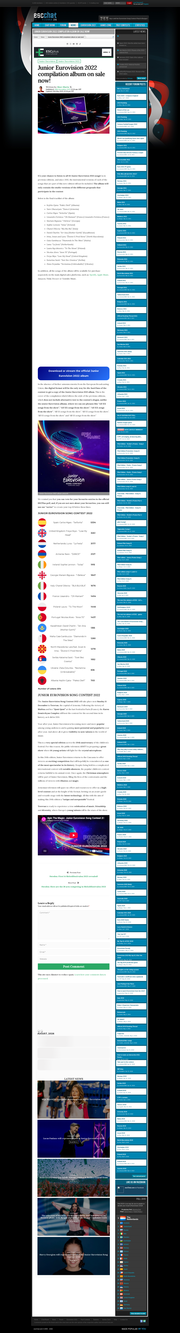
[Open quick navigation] (113, 37)
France (125, 1255)
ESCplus (130, 78)
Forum (61, 1320)
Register (146, 4)
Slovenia (126, 1280)
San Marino (127, 1308)
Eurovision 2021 (72, 1320)
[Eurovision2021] (88, 25)
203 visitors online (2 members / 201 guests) (60, 3)
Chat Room (45, 1320)
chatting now (94, 3)
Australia (126, 1223)
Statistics (96, 1320)
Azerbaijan (127, 1241)
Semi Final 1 (129, 1211)
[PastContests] (123, 25)
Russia (125, 1230)
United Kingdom (128, 1297)
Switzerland (127, 1226)
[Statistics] (140, 25)
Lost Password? (138, 2)
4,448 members (37, 3)
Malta (125, 1258)
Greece (126, 1251)
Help (115, 1320)
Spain (125, 1269)
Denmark (126, 1294)
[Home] (37, 25)
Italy (124, 1234)
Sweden (126, 1237)
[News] (73, 25)
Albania (126, 1283)
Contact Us (124, 1320)
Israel (125, 1301)
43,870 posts (82, 3)
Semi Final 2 (138, 1211)
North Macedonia (129, 1276)
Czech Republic (128, 1273)
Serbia (125, 1265)
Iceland (126, 1244)
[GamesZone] (106, 25)
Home (36, 1320)
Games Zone (106, 1320)
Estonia (126, 1287)
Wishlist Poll (137, 1210)
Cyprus (125, 1262)
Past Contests (85, 1320)
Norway (126, 1248)
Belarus (126, 1290)
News (54, 1320)
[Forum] (63, 25)
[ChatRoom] (50, 25)
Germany (126, 1305)
